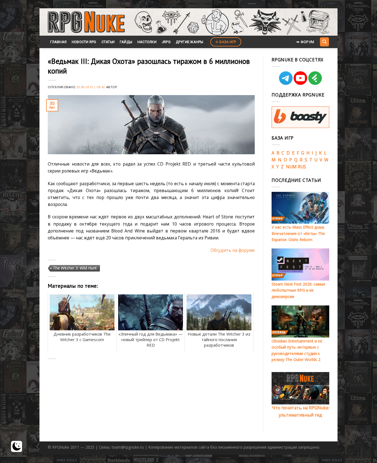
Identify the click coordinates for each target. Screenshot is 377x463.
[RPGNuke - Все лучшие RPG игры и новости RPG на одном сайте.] (86, 22)
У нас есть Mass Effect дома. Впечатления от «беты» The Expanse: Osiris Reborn (298, 233)
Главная (58, 42)
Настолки (146, 42)
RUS (302, 167)
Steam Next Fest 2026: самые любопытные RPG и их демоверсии (298, 290)
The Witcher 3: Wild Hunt (75, 268)
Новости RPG (84, 42)
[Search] (324, 41)
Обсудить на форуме (233, 250)
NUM (291, 167)
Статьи (108, 42)
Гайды (126, 42)
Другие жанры (189, 42)
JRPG (166, 42)
